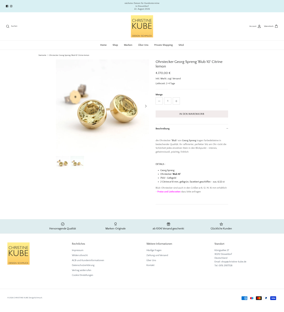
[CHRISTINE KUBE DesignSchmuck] (142, 26)
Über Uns (143, 45)
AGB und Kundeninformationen (88, 260)
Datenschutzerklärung (83, 265)
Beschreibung (163, 128)
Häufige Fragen (154, 250)
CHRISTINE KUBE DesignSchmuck (28, 298)
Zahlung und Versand (157, 255)
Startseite (42, 55)
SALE (181, 45)
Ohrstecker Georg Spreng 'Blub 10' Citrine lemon (69, 55)
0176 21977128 (225, 265)
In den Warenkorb (191, 114)
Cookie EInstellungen (82, 275)
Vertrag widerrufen (81, 270)
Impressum (77, 250)
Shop (115, 45)
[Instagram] (11, 6)
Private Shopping (163, 45)
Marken (128, 45)
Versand (176, 78)
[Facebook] (7, 6)
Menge (159, 94)
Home (103, 45)
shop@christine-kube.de (233, 261)
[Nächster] (146, 106)
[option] (102, 106)
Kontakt (150, 265)
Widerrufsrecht (80, 255)
